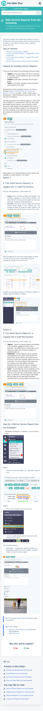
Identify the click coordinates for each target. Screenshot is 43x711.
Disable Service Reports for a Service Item (20, 692)
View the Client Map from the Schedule (19, 680)
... (10, 9)
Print (8, 662)
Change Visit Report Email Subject (17, 699)
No (16, 648)
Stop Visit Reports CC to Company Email (19, 695)
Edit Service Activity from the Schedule (19, 677)
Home (3, 9)
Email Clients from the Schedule (16, 673)
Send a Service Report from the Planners (20, 688)
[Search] (39, 12)
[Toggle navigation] (40, 3)
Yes (27, 648)
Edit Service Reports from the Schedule (19, 670)
